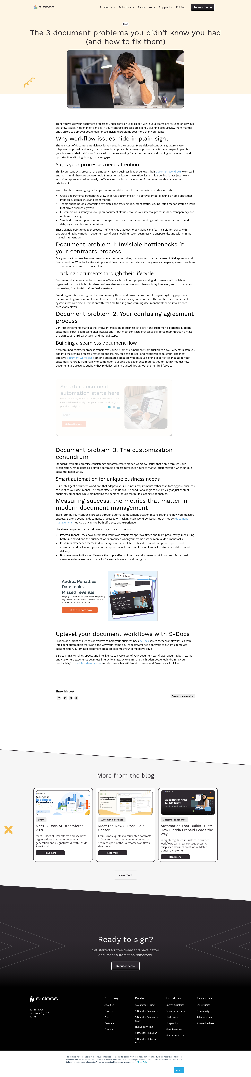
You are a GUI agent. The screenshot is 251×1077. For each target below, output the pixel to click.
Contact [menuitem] (108, 1029)
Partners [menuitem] (109, 1023)
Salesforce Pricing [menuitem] (145, 1005)
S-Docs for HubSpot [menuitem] (146, 1032)
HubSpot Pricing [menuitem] (144, 1026)
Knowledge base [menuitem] (205, 1023)
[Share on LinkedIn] (65, 698)
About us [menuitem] (109, 1005)
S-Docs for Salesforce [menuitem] (146, 1011)
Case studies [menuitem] (203, 1005)
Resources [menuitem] (145, 7)
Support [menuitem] (164, 7)
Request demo (202, 7)
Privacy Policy (142, 1062)
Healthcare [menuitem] (172, 1017)
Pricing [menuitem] (180, 7)
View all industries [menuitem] (176, 1035)
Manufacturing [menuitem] (174, 1029)
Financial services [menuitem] (175, 1011)
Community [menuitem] (203, 1011)
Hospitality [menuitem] (172, 1023)
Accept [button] (178, 1070)
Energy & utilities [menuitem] (175, 1005)
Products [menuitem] (106, 7)
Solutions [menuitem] (125, 7)
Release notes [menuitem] (204, 1017)
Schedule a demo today (86, 663)
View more (125, 875)
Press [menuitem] (107, 1017)
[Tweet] (76, 698)
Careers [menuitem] (108, 1011)
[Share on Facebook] (71, 698)
